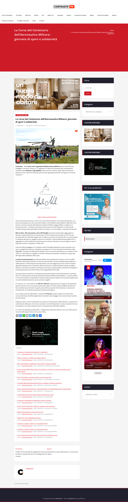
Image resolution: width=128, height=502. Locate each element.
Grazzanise (29, 125)
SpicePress (71, 498)
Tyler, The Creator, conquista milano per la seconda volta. (34, 377)
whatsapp (54, 217)
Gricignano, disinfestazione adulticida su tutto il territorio (34, 400)
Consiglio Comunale (23, 21)
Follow (108, 260)
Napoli (92, 15)
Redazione (20, 125)
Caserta (69, 15)
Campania (60, 15)
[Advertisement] (64, 54)
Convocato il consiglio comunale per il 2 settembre (32, 352)
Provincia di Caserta (80, 15)
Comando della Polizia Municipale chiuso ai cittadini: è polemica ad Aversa (39, 383)
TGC (43, 15)
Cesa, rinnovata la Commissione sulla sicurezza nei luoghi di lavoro (37, 435)
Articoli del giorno (27, 354)
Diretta (36, 15)
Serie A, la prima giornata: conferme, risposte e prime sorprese (36, 406)
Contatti (41, 21)
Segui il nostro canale (44, 217)
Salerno (114, 15)
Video (34, 21)
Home (112, 30)
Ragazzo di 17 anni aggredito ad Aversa (29, 418)
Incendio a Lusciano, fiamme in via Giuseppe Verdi (32, 423)
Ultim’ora (28, 15)
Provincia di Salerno (8, 21)
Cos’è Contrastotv (7, 15)
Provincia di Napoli (102, 15)
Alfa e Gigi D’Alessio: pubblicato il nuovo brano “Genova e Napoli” (36, 364)
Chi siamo (19, 15)
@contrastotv (90, 239)
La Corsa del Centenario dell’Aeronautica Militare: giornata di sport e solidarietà (92, 33)
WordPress (59, 498)
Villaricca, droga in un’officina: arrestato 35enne (31, 358)
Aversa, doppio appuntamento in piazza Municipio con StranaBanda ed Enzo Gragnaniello (44, 389)
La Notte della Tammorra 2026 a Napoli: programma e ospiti (35, 395)
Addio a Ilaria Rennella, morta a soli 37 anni (30, 412)
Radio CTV (51, 15)
